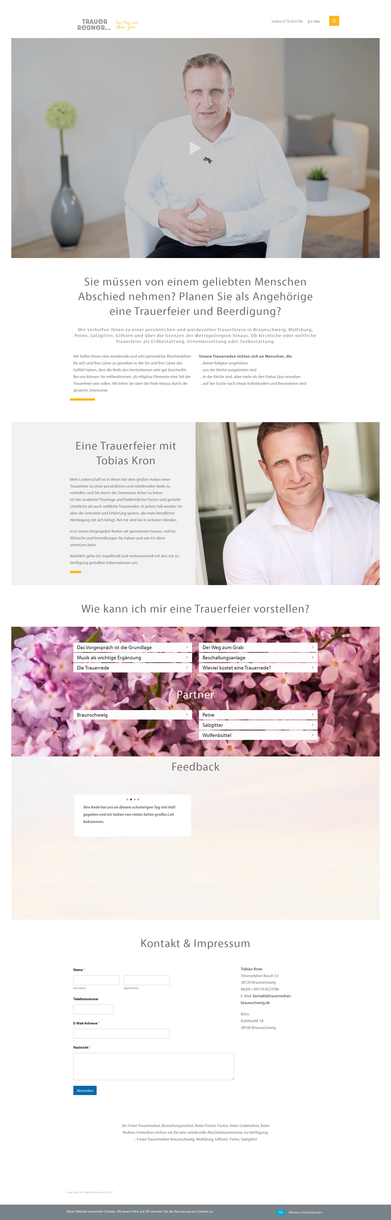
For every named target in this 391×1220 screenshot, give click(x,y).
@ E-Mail (314, 21)
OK (281, 1212)
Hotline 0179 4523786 (287, 21)
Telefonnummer (85, 999)
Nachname (131, 988)
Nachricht (82, 1047)
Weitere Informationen (305, 1212)
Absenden (85, 1090)
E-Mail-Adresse (86, 1023)
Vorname (79, 988)
